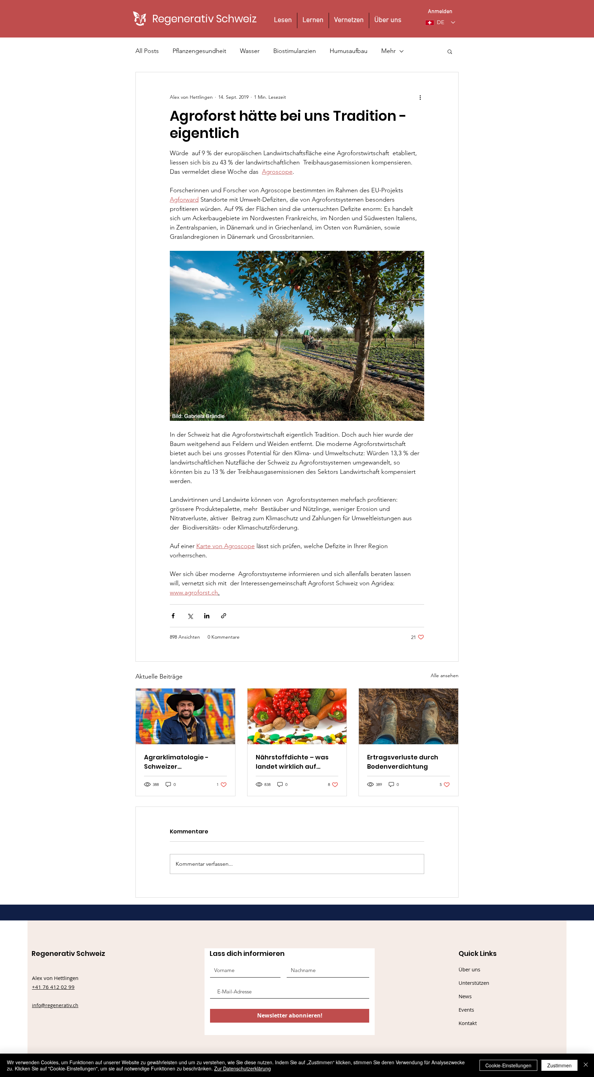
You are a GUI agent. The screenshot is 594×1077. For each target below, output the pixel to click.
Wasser (250, 51)
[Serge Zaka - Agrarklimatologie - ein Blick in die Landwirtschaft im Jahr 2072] (185, 716)
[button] (450, 51)
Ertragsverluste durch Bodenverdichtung (402, 762)
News (465, 996)
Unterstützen (474, 982)
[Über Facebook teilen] (173, 615)
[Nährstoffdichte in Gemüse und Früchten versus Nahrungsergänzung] (297, 716)
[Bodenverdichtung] (408, 716)
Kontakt (468, 1023)
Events (466, 1009)
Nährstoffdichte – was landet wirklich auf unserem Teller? (292, 762)
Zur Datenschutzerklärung (242, 1068)
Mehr (388, 51)
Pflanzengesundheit (199, 51)
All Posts (147, 51)
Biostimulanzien (294, 51)
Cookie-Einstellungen (508, 1065)
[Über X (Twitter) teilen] (190, 615)
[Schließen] (586, 1065)
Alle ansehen (445, 675)
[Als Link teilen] (223, 615)
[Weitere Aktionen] (420, 97)
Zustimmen (559, 1065)
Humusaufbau (348, 51)
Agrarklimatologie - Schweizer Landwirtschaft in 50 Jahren (177, 762)
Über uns (469, 969)
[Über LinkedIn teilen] (207, 615)
